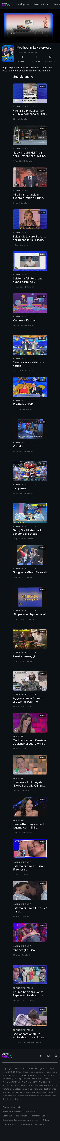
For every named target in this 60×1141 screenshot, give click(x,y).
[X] (56, 1055)
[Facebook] (40, 1055)
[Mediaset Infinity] (6, 4)
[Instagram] (48, 1055)
